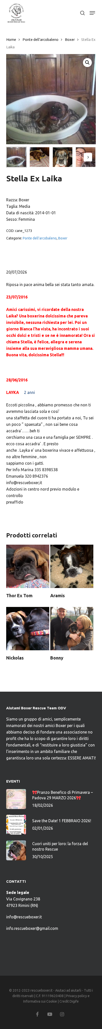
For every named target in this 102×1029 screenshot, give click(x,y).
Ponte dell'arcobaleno (40, 39)
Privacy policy (76, 996)
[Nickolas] (27, 628)
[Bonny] (71, 628)
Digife (74, 1001)
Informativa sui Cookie (40, 1001)
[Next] (88, 157)
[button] (92, 12)
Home (11, 39)
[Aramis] (71, 566)
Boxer (70, 39)
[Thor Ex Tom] (27, 566)
